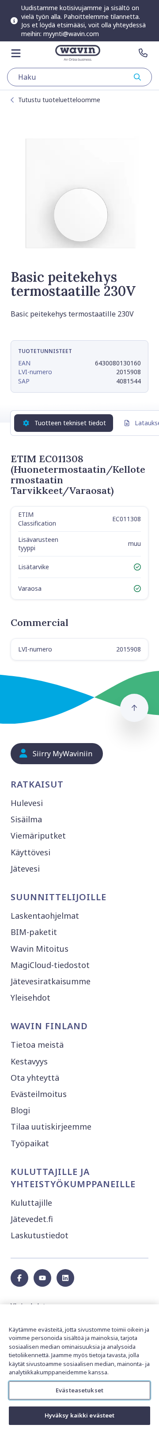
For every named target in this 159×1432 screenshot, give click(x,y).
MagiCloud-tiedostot (50, 965)
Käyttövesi (30, 852)
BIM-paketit (34, 932)
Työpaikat (30, 1143)
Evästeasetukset (79, 1390)
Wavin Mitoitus (39, 948)
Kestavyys (29, 1061)
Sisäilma (26, 819)
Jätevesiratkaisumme (51, 981)
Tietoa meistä (37, 1044)
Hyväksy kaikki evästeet (80, 1415)
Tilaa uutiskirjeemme (51, 1126)
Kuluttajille (31, 1202)
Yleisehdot (30, 997)
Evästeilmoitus (39, 1094)
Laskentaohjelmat (45, 915)
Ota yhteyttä (35, 1077)
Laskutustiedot (39, 1235)
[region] (79, 1368)
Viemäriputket (38, 835)
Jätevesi (25, 868)
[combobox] (79, 77)
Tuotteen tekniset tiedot (70, 423)
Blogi (20, 1110)
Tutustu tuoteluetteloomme (59, 100)
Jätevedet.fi (32, 1219)
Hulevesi (27, 803)
